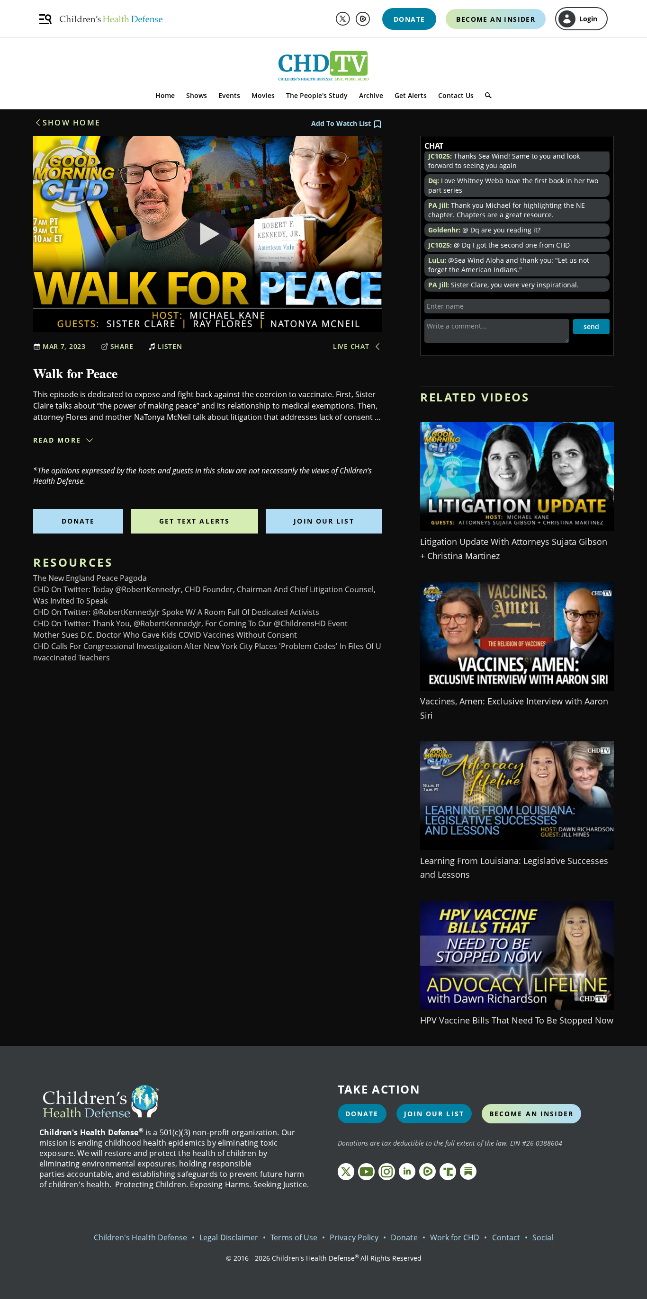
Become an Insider (531, 1113)
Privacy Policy (354, 1237)
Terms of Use (293, 1237)
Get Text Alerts (194, 520)
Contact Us (456, 95)
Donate (78, 520)
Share (122, 346)
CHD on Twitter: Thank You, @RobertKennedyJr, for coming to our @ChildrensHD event (190, 623)
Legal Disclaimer (228, 1237)
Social (542, 1237)
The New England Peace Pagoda (90, 578)
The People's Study (317, 95)
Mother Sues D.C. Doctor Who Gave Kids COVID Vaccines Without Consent (165, 635)
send (591, 326)
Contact (506, 1237)
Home (165, 95)
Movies (263, 95)
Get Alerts (411, 95)
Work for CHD (455, 1237)
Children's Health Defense (141, 1237)
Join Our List (324, 520)
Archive (371, 95)
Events (229, 95)
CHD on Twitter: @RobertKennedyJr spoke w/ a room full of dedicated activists (176, 612)
